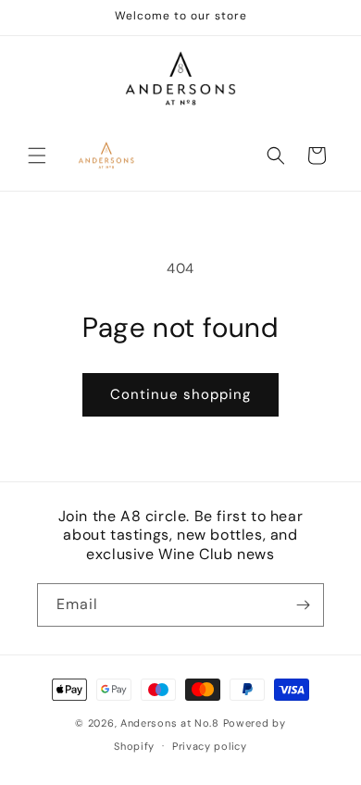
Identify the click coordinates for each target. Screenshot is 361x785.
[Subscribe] (302, 605)
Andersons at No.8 (169, 722)
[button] (37, 155)
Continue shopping (180, 394)
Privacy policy (209, 746)
